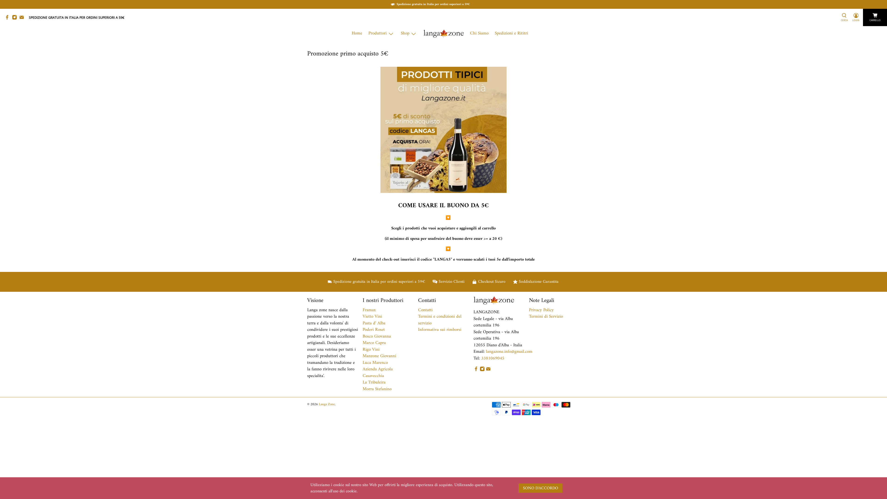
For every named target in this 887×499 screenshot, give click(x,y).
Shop (405, 33)
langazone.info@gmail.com (509, 352)
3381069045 (492, 358)
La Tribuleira (374, 382)
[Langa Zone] (443, 34)
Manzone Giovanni (379, 356)
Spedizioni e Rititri (511, 33)
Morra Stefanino (377, 389)
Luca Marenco (375, 363)
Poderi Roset (374, 330)
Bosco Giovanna (377, 336)
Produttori (377, 33)
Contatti (425, 310)
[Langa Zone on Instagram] (15, 18)
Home (357, 33)
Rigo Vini (371, 349)
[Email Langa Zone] (23, 18)
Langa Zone (327, 404)
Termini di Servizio (546, 316)
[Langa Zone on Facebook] (8, 18)
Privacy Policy (541, 310)
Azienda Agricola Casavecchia (378, 372)
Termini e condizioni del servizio (440, 320)
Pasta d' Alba (374, 323)
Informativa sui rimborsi (439, 330)
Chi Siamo (479, 33)
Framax (369, 310)
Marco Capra (374, 343)
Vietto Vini (372, 316)
